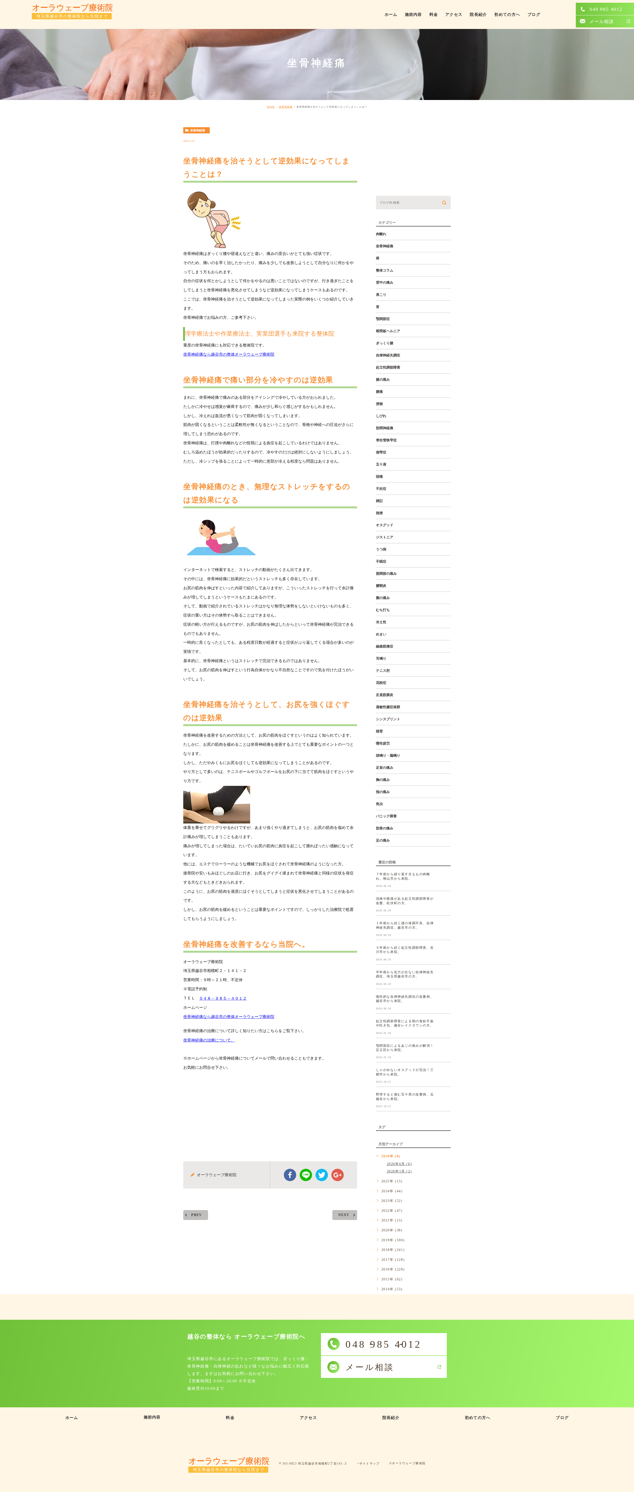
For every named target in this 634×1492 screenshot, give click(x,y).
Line (306, 1175)
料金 (433, 14)
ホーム (391, 14)
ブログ (534, 14)
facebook (290, 1175)
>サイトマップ (368, 1463)
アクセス (453, 14)
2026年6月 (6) (399, 1164)
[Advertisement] (270, 1111)
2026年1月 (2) (399, 1171)
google (337, 1175)
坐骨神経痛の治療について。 (209, 1040)
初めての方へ (507, 14)
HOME (271, 106)
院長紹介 (478, 14)
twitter (322, 1175)
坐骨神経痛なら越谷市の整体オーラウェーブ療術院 (228, 354)
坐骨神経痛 (285, 106)
